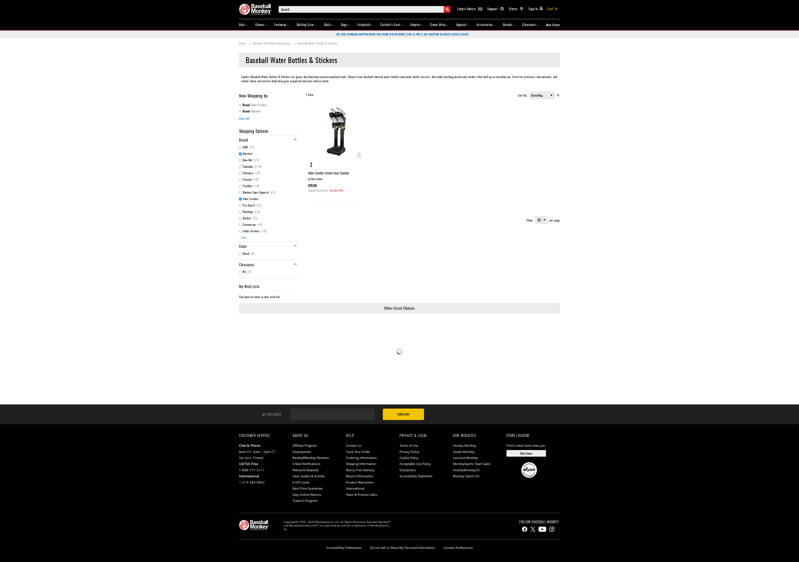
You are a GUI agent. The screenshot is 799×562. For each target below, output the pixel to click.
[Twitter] (532, 529)
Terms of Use (409, 445)
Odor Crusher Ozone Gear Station (328, 172)
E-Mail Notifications (306, 464)
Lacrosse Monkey (465, 458)
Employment (302, 452)
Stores (514, 8)
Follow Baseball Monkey (539, 521)
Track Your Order (358, 452)
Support (493, 8)
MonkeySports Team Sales (471, 464)
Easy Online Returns (307, 494)
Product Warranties (360, 482)
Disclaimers (408, 470)
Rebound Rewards (306, 470)
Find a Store (526, 453)
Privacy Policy (409, 452)
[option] (311, 164)
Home (243, 43)
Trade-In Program (305, 501)
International (355, 488)
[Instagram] (551, 529)
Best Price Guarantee (308, 488)
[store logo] (256, 9)
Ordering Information (361, 458)
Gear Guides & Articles (309, 476)
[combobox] (364, 9)
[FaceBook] (524, 529)
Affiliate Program (305, 445)
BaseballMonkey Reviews (311, 458)
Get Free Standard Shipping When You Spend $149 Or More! (370, 34)
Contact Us (353, 445)
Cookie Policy (409, 458)
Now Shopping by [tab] (253, 95)
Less (243, 237)
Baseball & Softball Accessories (272, 43)
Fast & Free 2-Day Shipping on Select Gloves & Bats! (438, 34)
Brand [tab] (243, 140)
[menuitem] (243, 24)
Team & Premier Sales (361, 494)
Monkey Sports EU (466, 476)
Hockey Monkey (464, 445)
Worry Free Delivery (360, 470)
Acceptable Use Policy (415, 464)
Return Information (359, 476)
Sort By (522, 95)
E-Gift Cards (301, 482)
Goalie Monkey (464, 452)
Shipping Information (361, 464)
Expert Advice (467, 8)
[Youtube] (542, 529)
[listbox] (336, 165)
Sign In (533, 8)
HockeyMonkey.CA (466, 470)
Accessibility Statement (416, 476)
